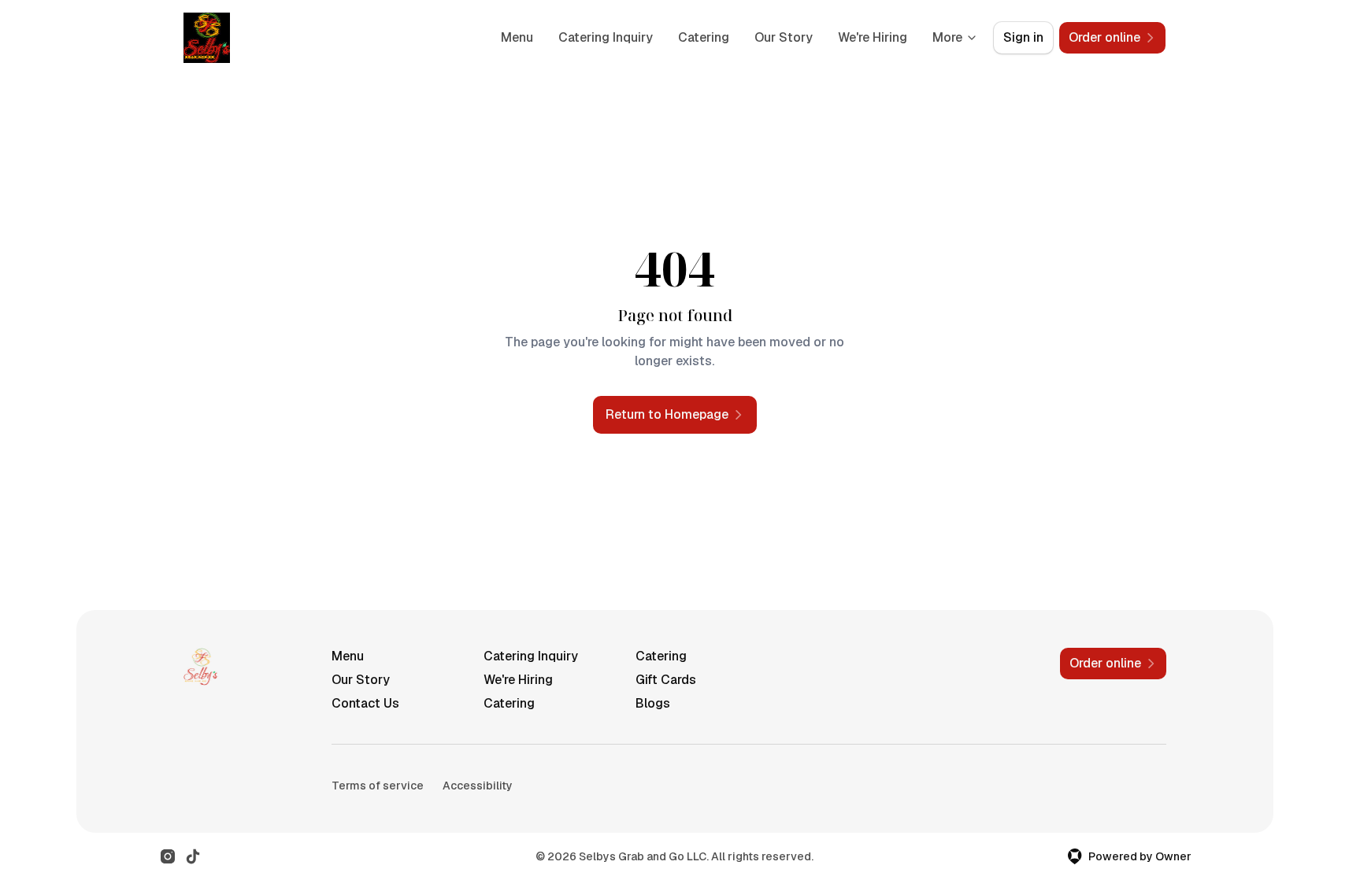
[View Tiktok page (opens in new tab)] (192, 856)
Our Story (783, 37)
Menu (517, 37)
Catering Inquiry (605, 37)
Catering (703, 37)
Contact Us (365, 703)
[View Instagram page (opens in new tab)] (167, 856)
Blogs (653, 703)
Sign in (1023, 37)
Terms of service (378, 785)
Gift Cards (666, 679)
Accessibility (478, 785)
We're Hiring (872, 37)
